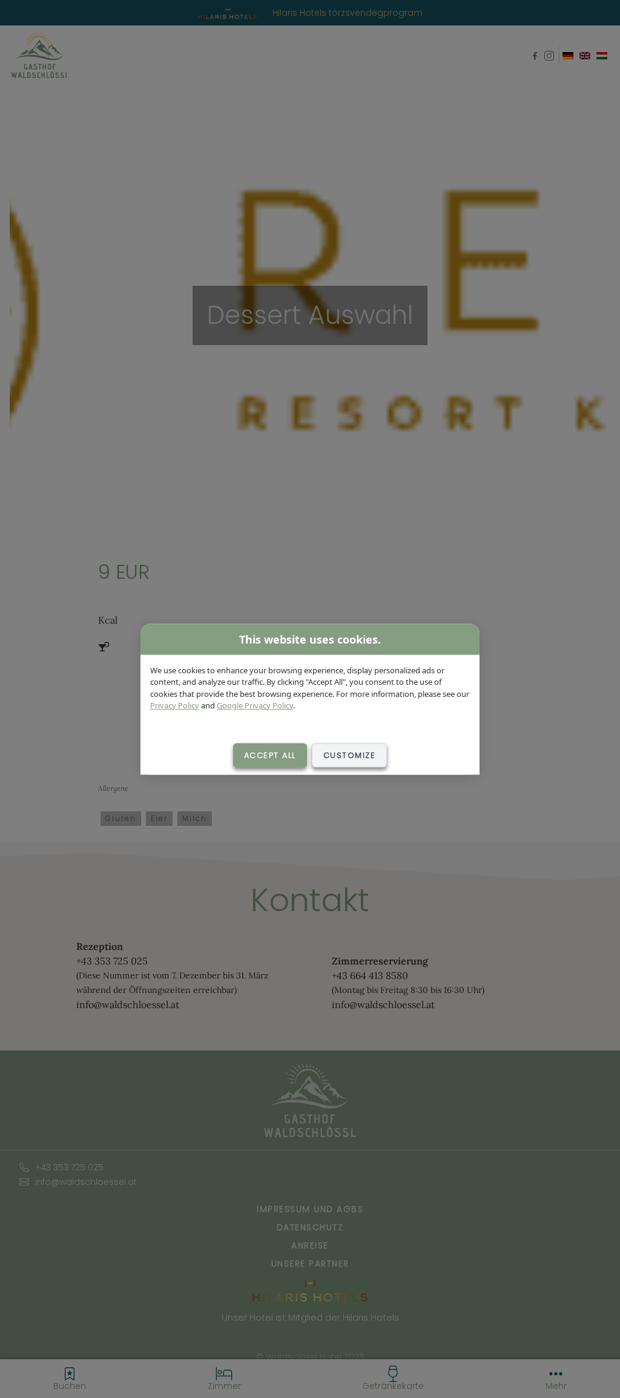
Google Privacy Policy (255, 705)
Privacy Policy (174, 705)
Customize (349, 754)
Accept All (270, 754)
